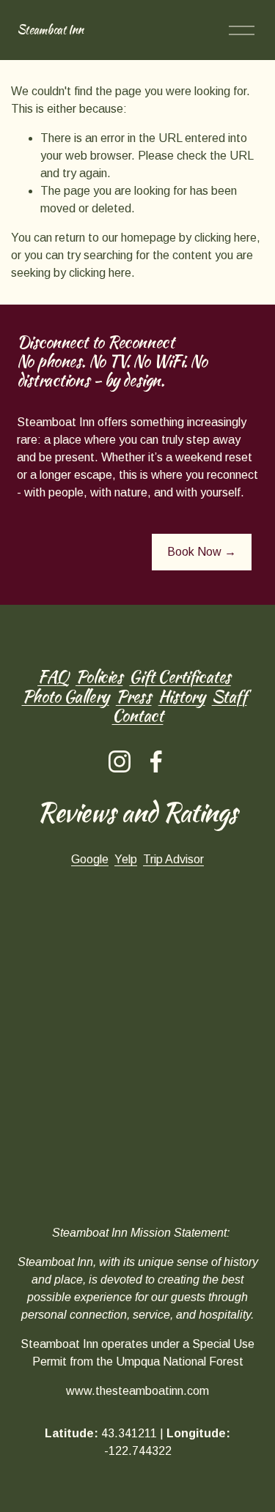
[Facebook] (156, 761)
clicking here (225, 237)
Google (90, 859)
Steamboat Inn (50, 29)
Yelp (125, 859)
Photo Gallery (65, 696)
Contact (138, 715)
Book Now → (201, 551)
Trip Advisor (173, 859)
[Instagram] (119, 761)
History (181, 696)
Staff (229, 696)
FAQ (53, 676)
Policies (99, 676)
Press (134, 696)
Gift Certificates (179, 676)
